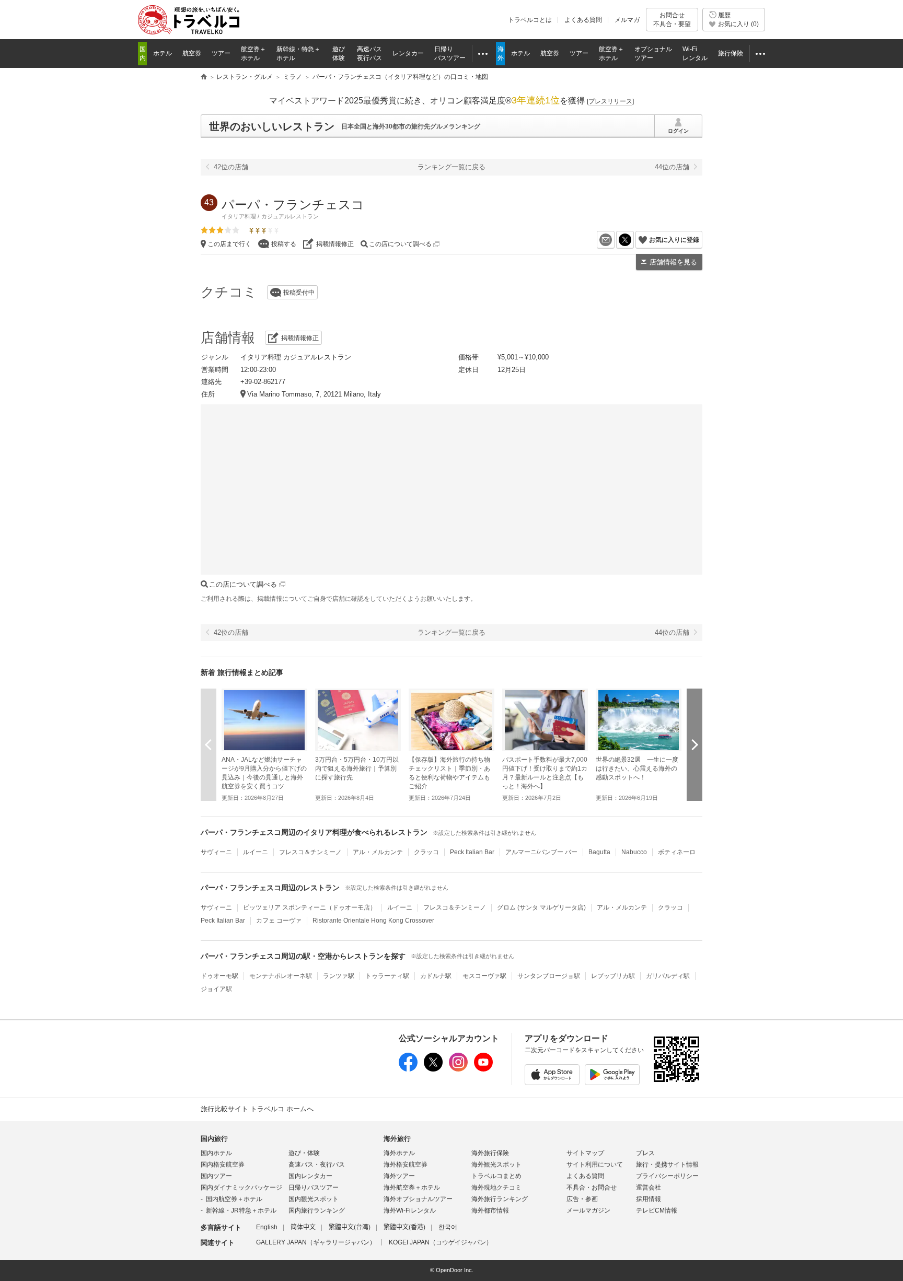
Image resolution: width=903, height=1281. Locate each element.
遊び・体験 (304, 1153)
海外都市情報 (490, 1210)
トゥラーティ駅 (387, 976)
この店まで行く (229, 244)
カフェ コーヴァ (279, 920)
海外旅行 (397, 1139)
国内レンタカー (310, 1176)
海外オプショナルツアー (418, 1199)
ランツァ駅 (338, 976)
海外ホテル (399, 1153)
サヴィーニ (216, 852)
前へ (208, 744)
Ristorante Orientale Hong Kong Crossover (373, 920)
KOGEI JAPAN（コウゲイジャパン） (440, 1242)
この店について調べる (401, 244)
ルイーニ (255, 852)
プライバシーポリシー (667, 1176)
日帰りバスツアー (313, 1187)
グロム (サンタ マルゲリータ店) (541, 907)
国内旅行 (214, 1139)
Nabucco (634, 852)
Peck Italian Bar (472, 852)
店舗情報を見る (673, 262)
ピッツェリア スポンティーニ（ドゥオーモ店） (309, 907)
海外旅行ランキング (499, 1199)
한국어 (447, 1227)
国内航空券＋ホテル (234, 1199)
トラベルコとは (530, 20)
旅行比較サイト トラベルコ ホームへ (257, 1109)
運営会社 (648, 1187)
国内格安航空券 (223, 1164)
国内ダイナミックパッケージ (241, 1187)
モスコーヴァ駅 (484, 976)
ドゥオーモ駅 (219, 976)
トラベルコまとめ (496, 1176)
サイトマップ (585, 1153)
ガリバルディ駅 (668, 976)
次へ (694, 744)
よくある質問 (583, 20)
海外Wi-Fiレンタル (410, 1210)
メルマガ (627, 20)
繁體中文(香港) (404, 1227)
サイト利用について (594, 1164)
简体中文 (303, 1227)
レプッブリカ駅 (613, 976)
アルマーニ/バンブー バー (541, 852)
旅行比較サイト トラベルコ (204, 77)
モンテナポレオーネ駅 (280, 976)
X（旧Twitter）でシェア (633, 239)
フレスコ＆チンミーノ (310, 852)
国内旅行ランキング (316, 1210)
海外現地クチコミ (496, 1187)
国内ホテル (216, 1153)
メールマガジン (588, 1210)
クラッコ (426, 852)
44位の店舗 (672, 167)
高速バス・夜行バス (316, 1164)
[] (610, 101)
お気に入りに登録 (674, 239)
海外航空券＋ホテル (412, 1187)
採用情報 (648, 1199)
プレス (645, 1153)
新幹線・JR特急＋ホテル (241, 1210)
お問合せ (672, 19)
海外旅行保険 (490, 1153)
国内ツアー (216, 1176)
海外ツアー (399, 1176)
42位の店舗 (231, 167)
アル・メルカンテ (378, 852)
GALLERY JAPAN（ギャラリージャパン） (316, 1242)
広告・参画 (582, 1199)
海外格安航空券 (405, 1164)
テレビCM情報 (656, 1210)
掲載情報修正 (335, 244)
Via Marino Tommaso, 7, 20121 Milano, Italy (314, 394)
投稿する (283, 244)
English (266, 1227)
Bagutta (599, 852)
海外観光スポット (496, 1164)
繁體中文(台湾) (350, 1227)
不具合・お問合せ (591, 1187)
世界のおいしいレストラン (271, 126)
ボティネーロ (677, 852)
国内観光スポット (313, 1199)
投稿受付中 (299, 292)
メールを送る (614, 239)
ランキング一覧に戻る (451, 167)
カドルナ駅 (436, 976)
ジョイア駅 (216, 989)
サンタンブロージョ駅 (548, 976)
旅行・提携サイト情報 (667, 1164)
